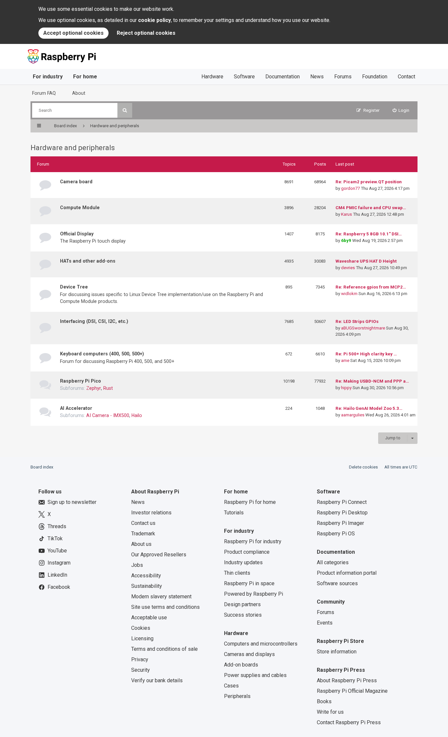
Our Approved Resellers (158, 554)
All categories (333, 562)
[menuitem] (401, 110)
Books (324, 701)
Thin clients (237, 573)
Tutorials (234, 512)
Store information (336, 651)
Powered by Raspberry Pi (253, 594)
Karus (346, 214)
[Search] (124, 110)
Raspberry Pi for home (250, 502)
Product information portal (347, 573)
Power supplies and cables (255, 675)
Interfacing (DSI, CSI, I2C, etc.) (94, 321)
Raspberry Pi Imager (340, 523)
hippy (346, 387)
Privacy (139, 659)
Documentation (282, 76)
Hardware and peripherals (73, 148)
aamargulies (352, 414)
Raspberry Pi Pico (80, 381)
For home (85, 76)
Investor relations (151, 512)
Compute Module (80, 207)
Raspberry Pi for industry (252, 541)
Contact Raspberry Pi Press (349, 722)
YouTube (57, 551)
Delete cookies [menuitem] (363, 467)
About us (141, 544)
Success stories (243, 615)
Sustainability (146, 586)
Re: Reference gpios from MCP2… (371, 287)
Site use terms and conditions (165, 607)
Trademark (143, 533)
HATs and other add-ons (87, 261)
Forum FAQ (44, 93)
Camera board (76, 181)
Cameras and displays (249, 654)
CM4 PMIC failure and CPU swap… (371, 207)
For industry (48, 76)
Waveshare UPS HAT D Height (366, 261)
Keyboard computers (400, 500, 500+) (102, 353)
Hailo (137, 415)
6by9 (346, 240)
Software (244, 76)
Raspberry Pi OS (336, 533)
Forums (343, 76)
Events (325, 623)
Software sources (337, 583)
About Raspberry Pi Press (347, 680)
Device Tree (74, 286)
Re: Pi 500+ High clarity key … (366, 353)
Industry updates (243, 562)
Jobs (137, 565)
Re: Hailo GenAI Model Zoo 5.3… (369, 408)
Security (140, 670)
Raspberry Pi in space (249, 583)
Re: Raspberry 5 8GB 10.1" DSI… (369, 233)
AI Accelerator (76, 408)
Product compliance (247, 552)
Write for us (330, 712)
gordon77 (350, 188)
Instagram (59, 563)
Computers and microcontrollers (260, 644)
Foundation (374, 76)
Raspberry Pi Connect (342, 502)
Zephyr (93, 388)
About (78, 93)
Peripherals (237, 696)
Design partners (242, 604)
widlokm (349, 293)
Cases (231, 686)
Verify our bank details (157, 680)
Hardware (212, 76)
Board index (42, 467)
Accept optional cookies (73, 33)
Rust (108, 388)
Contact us (143, 523)
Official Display (76, 233)
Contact (406, 76)
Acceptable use (149, 617)
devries (348, 267)
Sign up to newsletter (72, 502)
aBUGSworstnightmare (363, 328)
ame (345, 360)
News (317, 76)
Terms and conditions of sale (164, 649)
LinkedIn (57, 575)
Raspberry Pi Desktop (342, 512)
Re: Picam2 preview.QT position (369, 181)
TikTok (55, 538)
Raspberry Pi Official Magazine (352, 691)
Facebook (59, 587)
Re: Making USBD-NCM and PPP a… (372, 381)
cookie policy (154, 20)
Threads (57, 526)
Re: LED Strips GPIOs (357, 321)
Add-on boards (241, 665)
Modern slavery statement (161, 596)
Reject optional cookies (146, 33)
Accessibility (146, 575)
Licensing (142, 638)
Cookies (140, 628)
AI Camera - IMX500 (107, 415)
